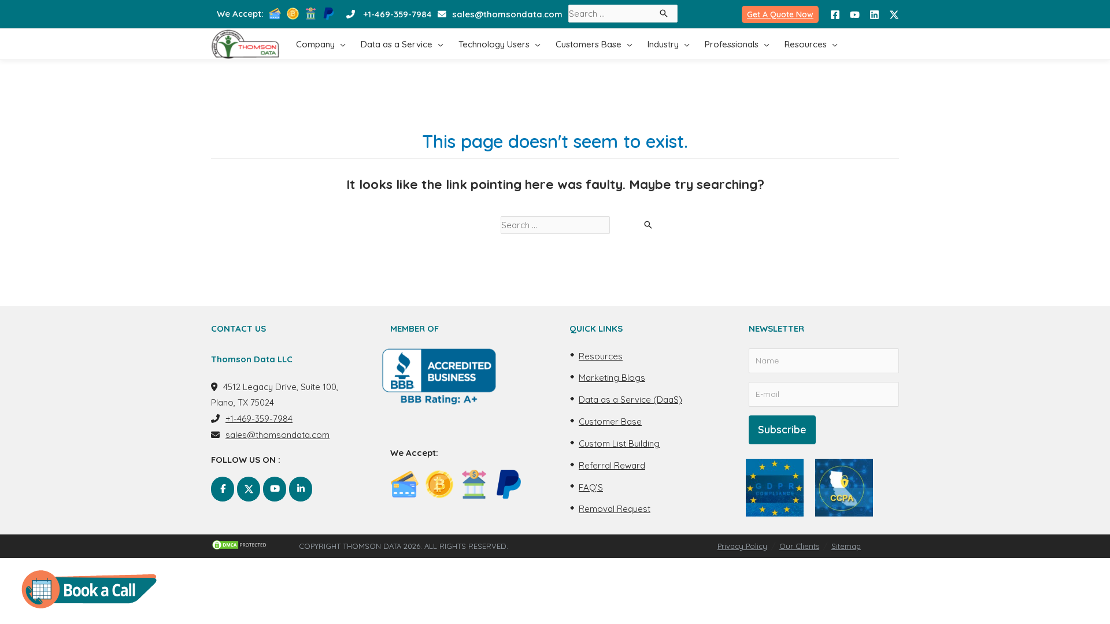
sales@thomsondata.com (507, 14)
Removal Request (614, 508)
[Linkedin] (874, 15)
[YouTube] (855, 15)
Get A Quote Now (780, 14)
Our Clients (799, 546)
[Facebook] (835, 15)
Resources (601, 356)
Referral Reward (612, 465)
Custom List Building (619, 443)
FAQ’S (591, 487)
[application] (340, 44)
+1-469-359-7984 (397, 14)
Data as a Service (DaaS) (630, 399)
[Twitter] (894, 15)
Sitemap (846, 546)
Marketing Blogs (612, 377)
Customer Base (610, 421)
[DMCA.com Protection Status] (255, 545)
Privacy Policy (742, 546)
